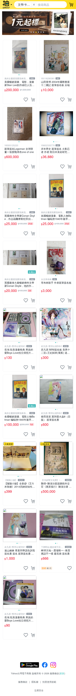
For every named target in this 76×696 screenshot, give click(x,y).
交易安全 (38, 690)
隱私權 (34, 681)
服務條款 (22, 681)
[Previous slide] (5, 56)
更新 (62, 673)
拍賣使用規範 (49, 681)
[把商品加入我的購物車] (33, 99)
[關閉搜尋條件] (34, 4)
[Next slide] (34, 56)
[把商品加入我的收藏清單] (26, 99)
